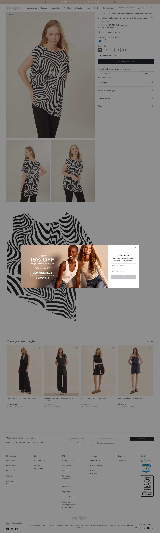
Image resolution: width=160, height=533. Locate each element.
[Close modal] (135, 248)
